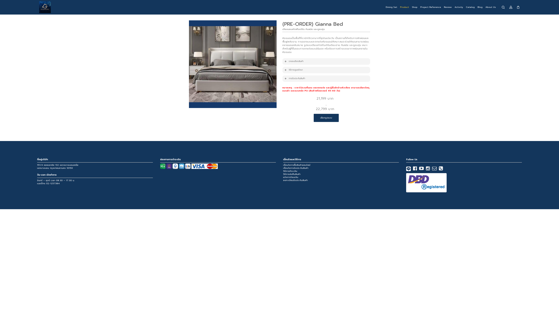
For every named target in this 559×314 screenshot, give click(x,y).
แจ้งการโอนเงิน (290, 177)
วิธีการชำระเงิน (290, 171)
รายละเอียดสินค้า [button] (296, 61)
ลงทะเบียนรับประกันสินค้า (295, 180)
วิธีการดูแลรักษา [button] (296, 69)
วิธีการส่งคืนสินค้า (292, 174)
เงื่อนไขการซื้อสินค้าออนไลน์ (296, 165)
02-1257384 (53, 183)
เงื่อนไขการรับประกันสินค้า (295, 168)
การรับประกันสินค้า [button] (297, 78)
